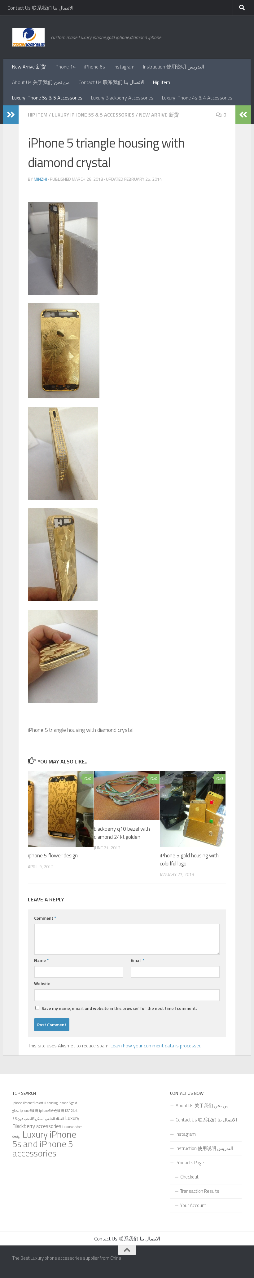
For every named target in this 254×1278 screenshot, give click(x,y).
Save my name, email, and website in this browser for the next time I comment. (119, 1008)
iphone (17, 1102)
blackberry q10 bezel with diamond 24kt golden (122, 833)
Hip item (161, 82)
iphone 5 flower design (53, 855)
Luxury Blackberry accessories (45, 1122)
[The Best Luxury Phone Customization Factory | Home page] (28, 37)
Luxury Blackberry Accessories (122, 97)
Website (42, 983)
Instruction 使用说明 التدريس (173, 66)
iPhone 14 (65, 66)
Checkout (189, 1176)
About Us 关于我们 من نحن (41, 82)
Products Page (190, 1162)
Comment (45, 918)
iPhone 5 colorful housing (40, 1102)
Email (137, 960)
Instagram (124, 66)
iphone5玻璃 (29, 1110)
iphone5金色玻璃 (51, 1110)
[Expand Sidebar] (11, 114)
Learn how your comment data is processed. (156, 1045)
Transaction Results (199, 1191)
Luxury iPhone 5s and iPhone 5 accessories (44, 1143)
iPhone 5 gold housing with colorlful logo (189, 859)
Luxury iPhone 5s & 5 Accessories (47, 97)
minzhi (40, 179)
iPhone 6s (94, 66)
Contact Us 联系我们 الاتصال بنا (40, 7)
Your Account (193, 1205)
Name (41, 960)
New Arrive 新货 (29, 66)
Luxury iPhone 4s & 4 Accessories (197, 97)
